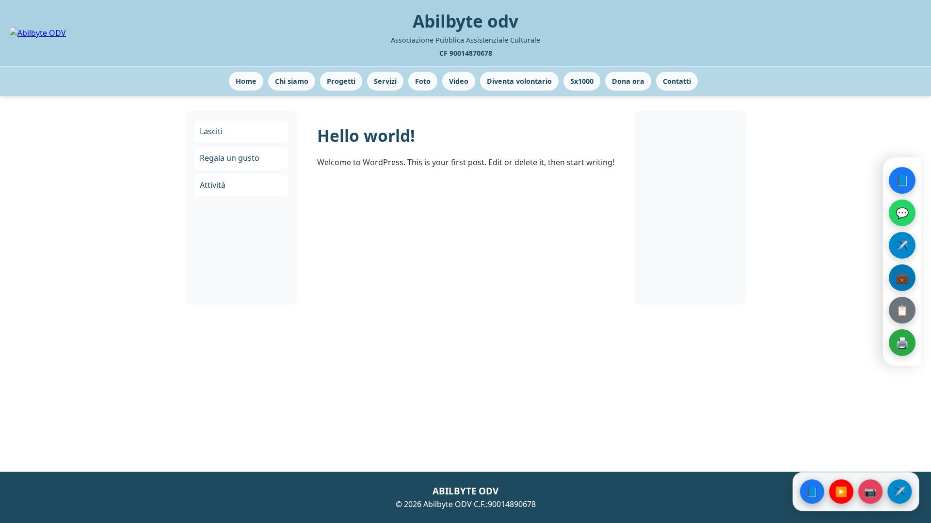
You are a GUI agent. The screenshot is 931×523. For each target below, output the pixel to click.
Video (458, 81)
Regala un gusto (229, 158)
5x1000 (582, 81)
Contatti (677, 81)
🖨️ (902, 342)
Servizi (385, 81)
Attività (212, 185)
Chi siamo (291, 81)
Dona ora (628, 81)
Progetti (341, 81)
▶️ (841, 491)
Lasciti (211, 131)
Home (246, 81)
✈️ (902, 245)
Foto (423, 81)
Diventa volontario (519, 81)
